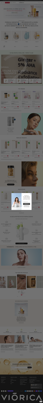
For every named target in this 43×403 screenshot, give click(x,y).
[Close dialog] (30, 193)
